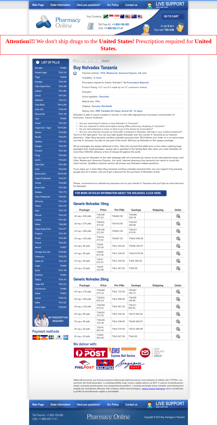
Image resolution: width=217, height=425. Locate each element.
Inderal (37, 294)
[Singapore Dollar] (116, 16)
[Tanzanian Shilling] (105, 16)
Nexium (38, 248)
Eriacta (38, 238)
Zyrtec (37, 271)
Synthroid (39, 275)
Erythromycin (40, 289)
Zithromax (39, 202)
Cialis (37, 169)
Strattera (38, 192)
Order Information (60, 5)
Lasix (37, 119)
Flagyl (37, 77)
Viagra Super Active (43, 229)
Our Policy (113, 5)
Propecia (38, 234)
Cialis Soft (39, 110)
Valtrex (38, 225)
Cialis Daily (39, 165)
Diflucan (38, 215)
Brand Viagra (40, 307)
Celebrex (38, 142)
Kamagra (38, 82)
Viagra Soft (39, 284)
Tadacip (38, 280)
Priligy (37, 156)
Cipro (37, 211)
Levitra (37, 160)
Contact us (131, 5)
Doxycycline (40, 114)
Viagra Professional (43, 179)
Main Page (38, 5)
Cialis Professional (42, 197)
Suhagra (38, 146)
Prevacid (38, 151)
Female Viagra (41, 73)
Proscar (38, 243)
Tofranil (38, 206)
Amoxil (38, 123)
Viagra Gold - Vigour (43, 128)
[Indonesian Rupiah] (111, 16)
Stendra (38, 133)
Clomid (38, 96)
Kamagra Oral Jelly (43, 252)
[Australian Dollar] (122, 16)
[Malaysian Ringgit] (128, 16)
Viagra (37, 266)
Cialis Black (40, 105)
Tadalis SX (39, 261)
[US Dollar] (140, 16)
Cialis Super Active (42, 87)
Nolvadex (38, 68)
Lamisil (38, 298)
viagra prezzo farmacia (153, 388)
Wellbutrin (39, 100)
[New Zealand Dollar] (134, 16)
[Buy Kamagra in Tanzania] (58, 22)
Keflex (37, 303)
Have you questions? (88, 5)
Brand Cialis (40, 188)
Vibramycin (39, 257)
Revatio (38, 137)
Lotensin (38, 91)
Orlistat (38, 183)
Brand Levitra (40, 174)
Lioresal (38, 220)
